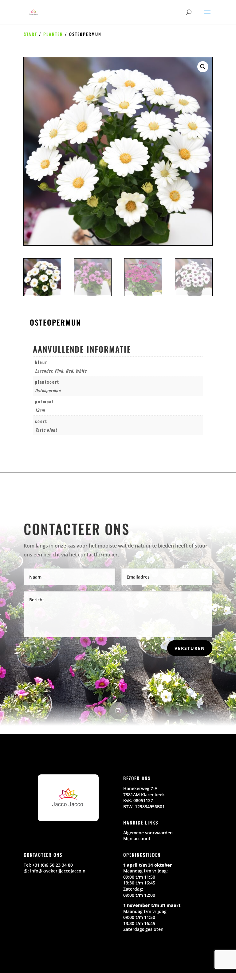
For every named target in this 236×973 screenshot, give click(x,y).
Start (30, 34)
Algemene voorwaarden (148, 833)
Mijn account (137, 838)
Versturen (190, 648)
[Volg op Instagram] (118, 710)
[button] (202, 66)
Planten (53, 34)
